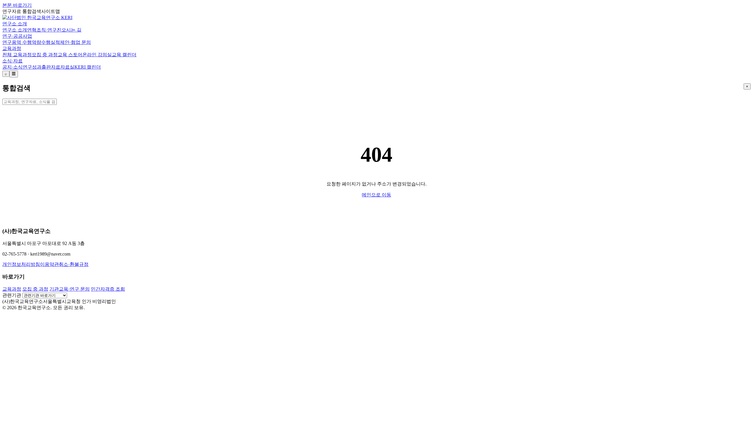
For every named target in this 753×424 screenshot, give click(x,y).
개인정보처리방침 (21, 264)
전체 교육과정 (17, 54)
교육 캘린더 (124, 54)
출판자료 (50, 66)
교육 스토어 (70, 54)
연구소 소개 (14, 23)
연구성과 (32, 66)
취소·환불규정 (74, 264)
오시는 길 (71, 29)
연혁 (31, 29)
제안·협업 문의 (75, 42)
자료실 (67, 66)
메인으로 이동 (376, 194)
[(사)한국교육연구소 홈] (37, 17)
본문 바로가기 (17, 5)
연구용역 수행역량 (21, 42)
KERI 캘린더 (87, 66)
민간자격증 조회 (108, 289)
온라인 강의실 (97, 54)
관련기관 (11, 295)
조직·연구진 (48, 29)
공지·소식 (12, 66)
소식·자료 (12, 60)
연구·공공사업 (17, 36)
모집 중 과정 (45, 54)
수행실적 (50, 42)
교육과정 (11, 48)
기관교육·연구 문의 (69, 289)
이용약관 (49, 264)
